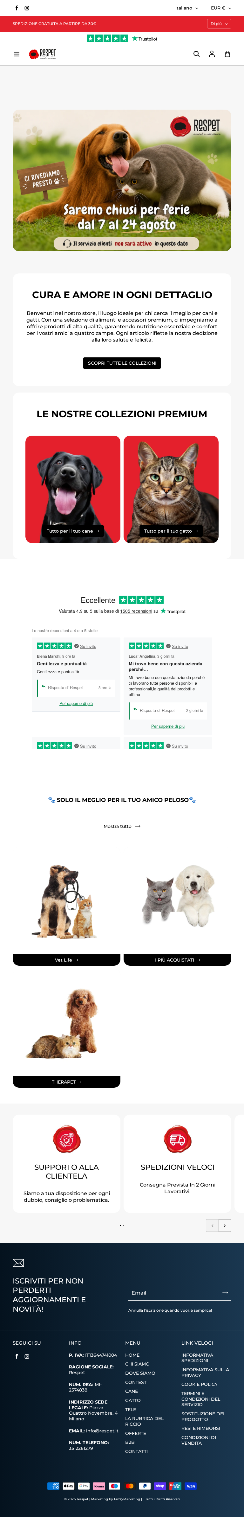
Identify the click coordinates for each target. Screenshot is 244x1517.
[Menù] (16, 54)
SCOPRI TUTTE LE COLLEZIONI (122, 363)
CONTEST (135, 1382)
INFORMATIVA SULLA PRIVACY (205, 1372)
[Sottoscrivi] (225, 1293)
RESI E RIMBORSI (200, 1428)
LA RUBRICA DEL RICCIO (144, 1421)
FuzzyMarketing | (128, 1499)
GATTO (133, 1400)
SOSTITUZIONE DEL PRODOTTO (203, 1416)
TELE (130, 1409)
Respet (83, 1499)
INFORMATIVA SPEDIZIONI (197, 1358)
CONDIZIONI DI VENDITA (198, 1440)
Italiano (183, 8)
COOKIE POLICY (199, 1384)
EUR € (218, 8)
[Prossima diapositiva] (225, 1225)
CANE (131, 1391)
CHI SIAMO (137, 1364)
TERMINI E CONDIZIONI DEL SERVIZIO (200, 1399)
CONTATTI (136, 1451)
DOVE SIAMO (140, 1373)
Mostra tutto (118, 826)
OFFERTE (135, 1433)
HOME (132, 1355)
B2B (130, 1442)
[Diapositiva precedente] (212, 1225)
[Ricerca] (196, 54)
